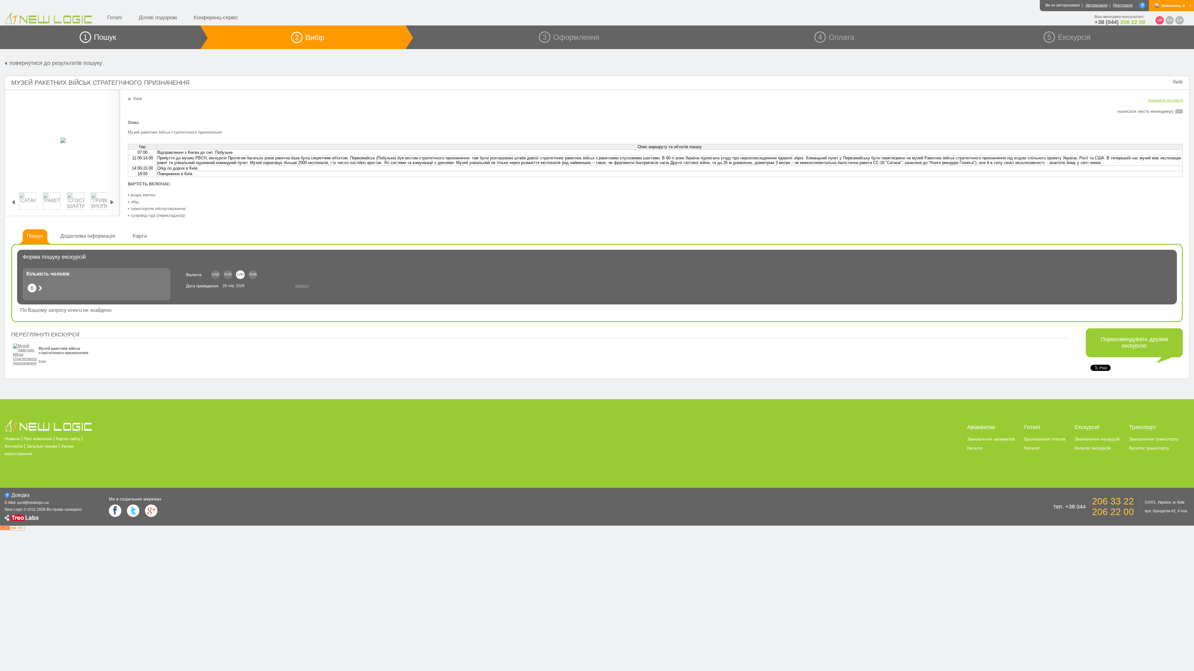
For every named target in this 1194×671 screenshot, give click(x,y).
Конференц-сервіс (216, 18)
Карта (140, 236)
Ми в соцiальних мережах (135, 498)
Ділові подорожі (158, 18)
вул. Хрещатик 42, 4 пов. (1166, 511)
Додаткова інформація (87, 236)
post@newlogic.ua (33, 502)
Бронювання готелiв (1044, 438)
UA (1159, 20)
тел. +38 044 (1069, 507)
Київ (1178, 81)
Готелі (114, 18)
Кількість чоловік (47, 273)
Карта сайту (68, 438)
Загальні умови (41, 446)
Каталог (975, 447)
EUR (228, 274)
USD (215, 274)
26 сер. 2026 (234, 286)
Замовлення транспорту (1153, 438)
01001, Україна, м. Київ (1164, 502)
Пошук (35, 236)
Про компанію (38, 438)
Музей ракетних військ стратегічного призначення (100, 82)
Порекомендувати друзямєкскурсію (1134, 342)
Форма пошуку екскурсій (54, 257)
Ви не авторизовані (1062, 5)
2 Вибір (309, 37)
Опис (133, 122)
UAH (240, 274)
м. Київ (135, 98)
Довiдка (21, 495)
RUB (253, 274)
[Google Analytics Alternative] (12, 528)
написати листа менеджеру (1145, 111)
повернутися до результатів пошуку (55, 63)
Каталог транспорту (1149, 447)
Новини (12, 438)
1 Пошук (99, 37)
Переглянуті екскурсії (45, 334)
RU (1170, 20)
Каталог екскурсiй (1092, 447)
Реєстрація (1123, 5)
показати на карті (1165, 100)
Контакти (14, 446)
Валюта (193, 274)
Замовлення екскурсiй (1097, 438)
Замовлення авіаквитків (991, 438)
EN (1179, 20)
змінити (302, 286)
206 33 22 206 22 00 (1113, 506)
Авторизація (1096, 5)
